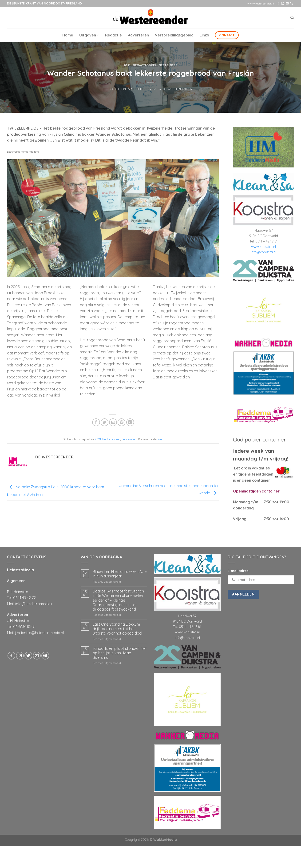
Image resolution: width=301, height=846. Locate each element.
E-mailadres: (239, 571)
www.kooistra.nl (263, 247)
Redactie (113, 35)
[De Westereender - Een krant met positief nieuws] (150, 17)
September (168, 65)
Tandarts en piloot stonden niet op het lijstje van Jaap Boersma (120, 653)
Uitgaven (87, 35)
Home (67, 35)
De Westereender (177, 89)
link (160, 439)
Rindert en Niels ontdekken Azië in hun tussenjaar (120, 573)
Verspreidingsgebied (174, 35)
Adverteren (138, 35)
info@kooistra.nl (263, 252)
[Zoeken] (292, 17)
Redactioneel (145, 65)
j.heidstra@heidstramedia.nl (39, 632)
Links (204, 35)
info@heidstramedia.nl (34, 603)
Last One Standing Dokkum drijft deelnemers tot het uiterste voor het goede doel (117, 628)
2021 (127, 65)
